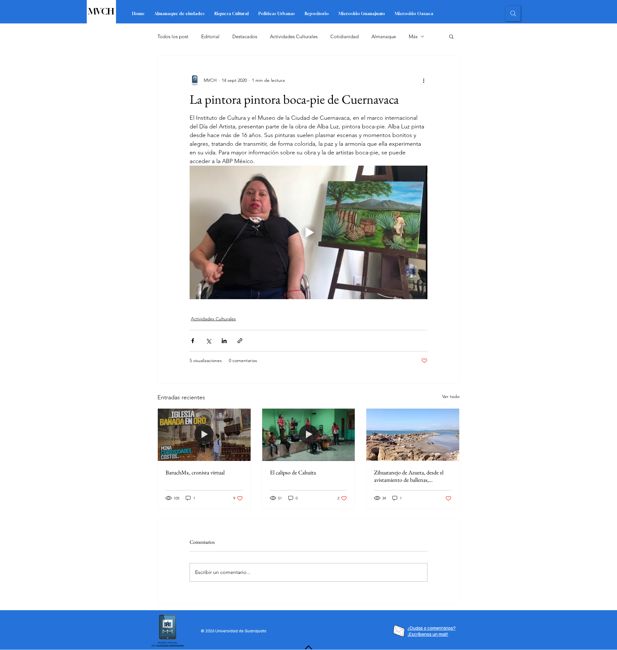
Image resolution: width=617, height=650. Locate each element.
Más (413, 36)
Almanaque (383, 36)
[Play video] (308, 232)
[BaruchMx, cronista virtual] (204, 435)
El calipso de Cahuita (293, 472)
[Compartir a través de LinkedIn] (224, 341)
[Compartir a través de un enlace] (240, 341)
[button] (451, 36)
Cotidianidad (344, 36)
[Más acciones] (423, 80)
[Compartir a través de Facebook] (193, 341)
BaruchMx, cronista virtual (195, 472)
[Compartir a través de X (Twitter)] (208, 341)
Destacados (244, 36)
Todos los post (172, 36)
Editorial (210, 36)
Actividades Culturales (293, 36)
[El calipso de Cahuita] (308, 435)
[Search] (513, 13)
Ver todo (451, 396)
